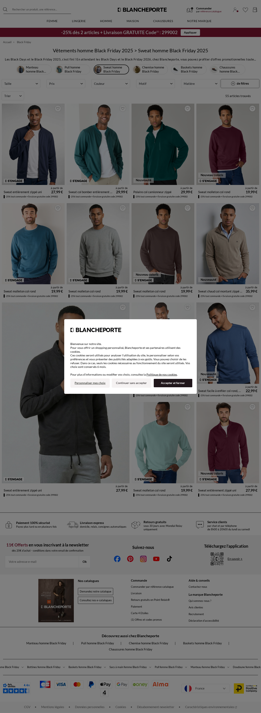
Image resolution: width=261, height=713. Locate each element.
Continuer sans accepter (131, 383)
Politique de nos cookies (161, 374)
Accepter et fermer (173, 383)
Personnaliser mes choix (90, 383)
